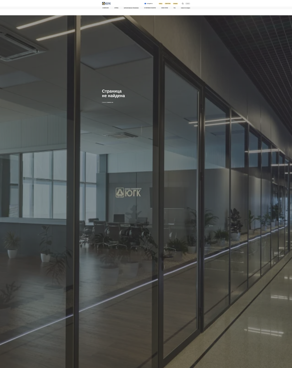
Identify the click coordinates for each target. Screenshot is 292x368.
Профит (175, 3)
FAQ (174, 7)
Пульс (160, 3)
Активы (116, 7)
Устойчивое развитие (150, 7)
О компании (105, 7)
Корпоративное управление (131, 8)
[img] (187, 3)
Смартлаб (167, 3)
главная (104, 102)
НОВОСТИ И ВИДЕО (185, 8)
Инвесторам (164, 7)
